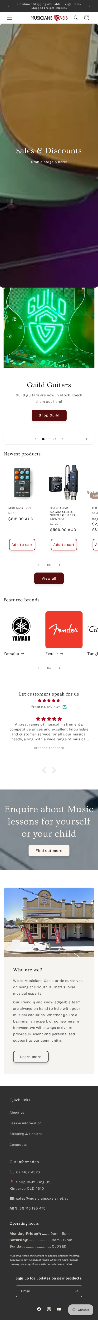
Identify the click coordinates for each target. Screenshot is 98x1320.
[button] (9, 18)
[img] (49, 700)
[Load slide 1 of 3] (43, 439)
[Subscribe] (76, 1291)
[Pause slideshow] (89, 439)
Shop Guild (49, 415)
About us (17, 1113)
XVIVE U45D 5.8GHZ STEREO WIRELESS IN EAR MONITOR (63, 514)
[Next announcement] (89, 6)
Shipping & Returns (26, 1134)
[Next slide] (63, 439)
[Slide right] (59, 565)
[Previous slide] (35, 439)
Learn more (30, 1057)
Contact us (19, 1145)
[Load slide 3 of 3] (55, 439)
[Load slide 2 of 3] (49, 439)
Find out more (49, 850)
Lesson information (26, 1123)
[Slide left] (38, 565)
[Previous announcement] (9, 6)
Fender (52, 653)
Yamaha (11, 653)
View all (49, 578)
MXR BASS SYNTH (21, 508)
